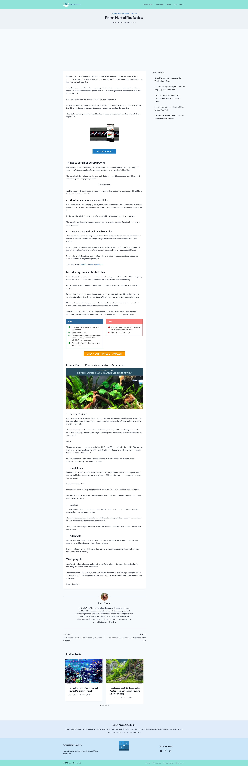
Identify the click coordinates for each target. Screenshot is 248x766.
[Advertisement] (124, 49)
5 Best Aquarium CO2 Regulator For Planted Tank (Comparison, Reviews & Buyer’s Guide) (124, 691)
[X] (166, 751)
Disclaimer (180, 763)
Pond (169, 4)
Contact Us (156, 763)
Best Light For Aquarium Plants (91, 264)
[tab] (100, 705)
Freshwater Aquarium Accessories (124, 13)
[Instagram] (170, 751)
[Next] (140, 681)
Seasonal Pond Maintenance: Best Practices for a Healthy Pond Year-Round (167, 98)
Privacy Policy (168, 763)
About (148, 763)
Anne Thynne (118, 22)
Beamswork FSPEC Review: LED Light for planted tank (127, 637)
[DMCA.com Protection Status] (124, 746)
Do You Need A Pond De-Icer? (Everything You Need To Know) (82, 637)
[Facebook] (161, 751)
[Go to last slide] (69, 681)
